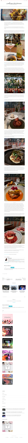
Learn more (14, 302)
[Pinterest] (2, 28)
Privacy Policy (3, 396)
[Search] (26, 0)
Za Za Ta (12, 22)
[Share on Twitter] (2, 26)
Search (3, 310)
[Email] (23, 18)
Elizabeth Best (10, 258)
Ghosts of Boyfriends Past (17, 260)
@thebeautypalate (7, 262)
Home (3, 401)
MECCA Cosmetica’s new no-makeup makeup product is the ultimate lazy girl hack (6, 292)
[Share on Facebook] (2, 24)
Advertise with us (4, 399)
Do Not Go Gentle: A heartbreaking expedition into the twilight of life (14, 292)
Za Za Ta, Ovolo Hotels (6, 254)
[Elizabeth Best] (6, 260)
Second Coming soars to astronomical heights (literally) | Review (22, 292)
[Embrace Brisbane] (14, 3)
